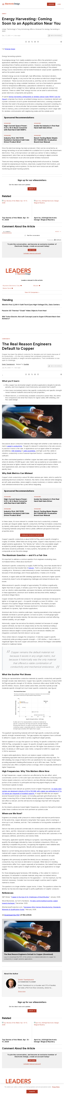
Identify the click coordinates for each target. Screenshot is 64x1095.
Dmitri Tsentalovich (8, 364)
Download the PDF (12, 915)
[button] (3, 4)
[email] (38, 42)
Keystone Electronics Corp (11, 285)
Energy (4, 13)
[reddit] (35, 42)
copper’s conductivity (14, 446)
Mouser (35, 285)
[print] (61, 42)
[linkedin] (29, 42)
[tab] (7, 231)
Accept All (32, 1091)
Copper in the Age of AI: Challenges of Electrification (30, 897)
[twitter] (32, 42)
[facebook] (26, 42)
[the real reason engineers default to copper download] (32, 936)
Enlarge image (10, 49)
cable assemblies (29, 451)
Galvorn (31, 568)
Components (6, 338)
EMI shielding (16, 451)
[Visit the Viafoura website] (57, 240)
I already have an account (32, 253)
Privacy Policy (56, 1087)
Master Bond (7, 288)
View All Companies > (32, 292)
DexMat (26, 364)
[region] (32, 236)
